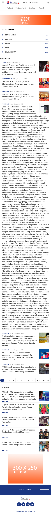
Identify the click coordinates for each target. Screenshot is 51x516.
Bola (7, 48)
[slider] (44, 491)
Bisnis (7, 43)
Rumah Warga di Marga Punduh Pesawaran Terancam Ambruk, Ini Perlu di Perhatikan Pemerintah (18, 419)
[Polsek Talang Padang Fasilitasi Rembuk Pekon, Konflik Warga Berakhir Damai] (44, 446)
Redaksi (10, 8)
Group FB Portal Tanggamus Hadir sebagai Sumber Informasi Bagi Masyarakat (18, 431)
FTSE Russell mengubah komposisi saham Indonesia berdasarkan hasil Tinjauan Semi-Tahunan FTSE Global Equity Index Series (19, 369)
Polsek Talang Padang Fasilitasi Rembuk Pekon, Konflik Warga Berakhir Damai (18, 443)
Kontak (41, 8)
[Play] (7, 490)
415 (38, 380)
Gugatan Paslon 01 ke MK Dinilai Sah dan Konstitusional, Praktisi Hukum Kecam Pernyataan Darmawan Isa (18, 407)
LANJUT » (45, 380)
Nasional (8, 39)
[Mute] (37, 489)
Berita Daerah (10, 35)
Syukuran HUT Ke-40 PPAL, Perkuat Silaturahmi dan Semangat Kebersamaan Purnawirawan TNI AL (18, 84)
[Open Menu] (3, 2)
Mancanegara (10, 52)
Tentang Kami (21, 8)
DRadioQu (31, 511)
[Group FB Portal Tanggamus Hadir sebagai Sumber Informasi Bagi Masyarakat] (44, 434)
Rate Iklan (32, 8)
